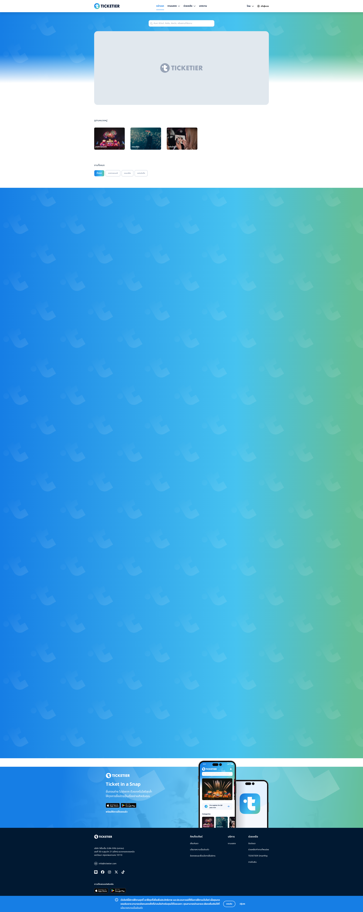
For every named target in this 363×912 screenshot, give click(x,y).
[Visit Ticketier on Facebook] (102, 872)
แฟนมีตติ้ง (141, 173)
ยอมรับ (229, 903)
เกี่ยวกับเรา (194, 843)
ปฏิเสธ (242, 903)
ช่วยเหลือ (187, 6)
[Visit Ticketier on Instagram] (109, 872)
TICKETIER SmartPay (258, 855)
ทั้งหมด (99, 173)
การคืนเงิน (252, 862)
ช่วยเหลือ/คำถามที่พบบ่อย (258, 849)
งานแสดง (172, 6)
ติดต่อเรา (252, 843)
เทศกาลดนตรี (113, 173)
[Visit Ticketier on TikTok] (123, 872)
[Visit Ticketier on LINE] (96, 872)
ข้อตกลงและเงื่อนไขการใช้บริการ (202, 855)
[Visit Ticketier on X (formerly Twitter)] (116, 872)
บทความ (203, 6)
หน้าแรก (160, 6)
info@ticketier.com (107, 863)
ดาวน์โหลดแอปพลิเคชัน (104, 884)
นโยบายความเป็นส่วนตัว (132, 907)
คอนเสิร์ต (127, 173)
